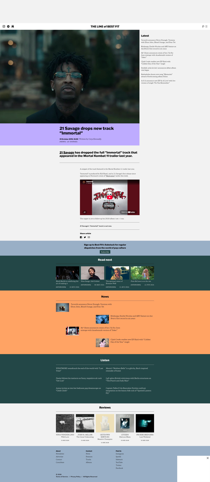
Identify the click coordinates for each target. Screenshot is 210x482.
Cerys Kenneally (95, 139)
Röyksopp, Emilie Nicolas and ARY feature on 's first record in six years (158, 48)
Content (89, 451)
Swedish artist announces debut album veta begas (158, 69)
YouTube (119, 462)
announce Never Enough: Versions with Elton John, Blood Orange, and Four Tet (158, 41)
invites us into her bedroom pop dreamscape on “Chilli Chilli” (78, 389)
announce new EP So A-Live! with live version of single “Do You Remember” (158, 82)
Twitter (118, 465)
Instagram (120, 454)
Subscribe (105, 252)
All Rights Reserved (90, 477)
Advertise (59, 457)
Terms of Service (62, 477)
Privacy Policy (76, 477)
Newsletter (60, 454)
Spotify (118, 457)
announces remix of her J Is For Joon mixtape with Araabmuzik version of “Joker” (157, 55)
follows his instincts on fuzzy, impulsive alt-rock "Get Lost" (79, 379)
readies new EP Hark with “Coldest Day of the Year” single (155, 63)
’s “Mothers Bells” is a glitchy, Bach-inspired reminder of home (127, 369)
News (62, 142)
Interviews (60, 287)
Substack (119, 460)
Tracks (88, 460)
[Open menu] (206, 26)
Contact (59, 460)
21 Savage (67, 152)
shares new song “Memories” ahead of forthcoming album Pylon (156, 75)
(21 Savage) (72, 141)
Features (89, 457)
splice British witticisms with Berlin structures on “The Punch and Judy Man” (128, 379)
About (58, 451)
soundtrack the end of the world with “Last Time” (79, 369)
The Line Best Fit (105, 26)
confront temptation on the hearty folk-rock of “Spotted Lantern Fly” (128, 390)
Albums (89, 462)
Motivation (110, 176)
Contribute (60, 462)
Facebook (119, 468)
